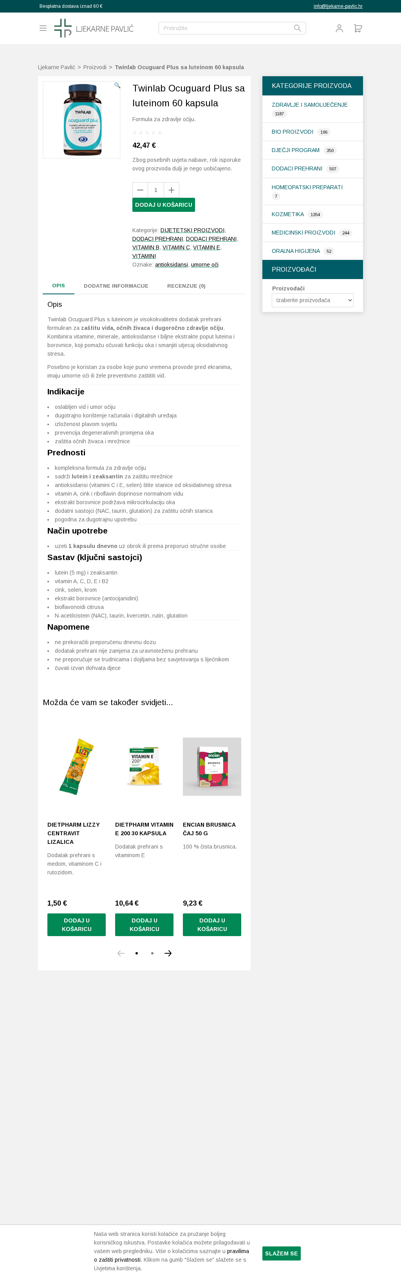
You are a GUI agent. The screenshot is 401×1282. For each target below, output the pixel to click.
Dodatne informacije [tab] (116, 286)
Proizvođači (288, 288)
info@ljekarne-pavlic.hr (338, 6)
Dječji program (296, 150)
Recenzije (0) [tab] (186, 286)
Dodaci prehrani (298, 168)
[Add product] (140, 190)
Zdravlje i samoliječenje (310, 105)
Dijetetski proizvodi (192, 230)
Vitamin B (145, 247)
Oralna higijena (296, 251)
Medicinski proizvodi (304, 232)
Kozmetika (288, 214)
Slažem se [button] (281, 1253)
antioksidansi (171, 264)
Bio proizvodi (293, 132)
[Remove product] (171, 190)
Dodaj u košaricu (163, 205)
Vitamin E (206, 247)
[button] (117, 85)
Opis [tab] (58, 285)
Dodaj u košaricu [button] (77, 924)
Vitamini (144, 256)
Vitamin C (176, 247)
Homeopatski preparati (307, 187)
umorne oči (205, 264)
